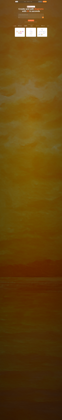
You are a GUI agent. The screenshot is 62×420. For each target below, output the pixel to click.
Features (25, 1)
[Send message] (43, 17)
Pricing (31, 1)
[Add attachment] (19, 17)
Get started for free (31, 20)
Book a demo (40, 1)
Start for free (44, 1)
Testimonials (28, 1)
